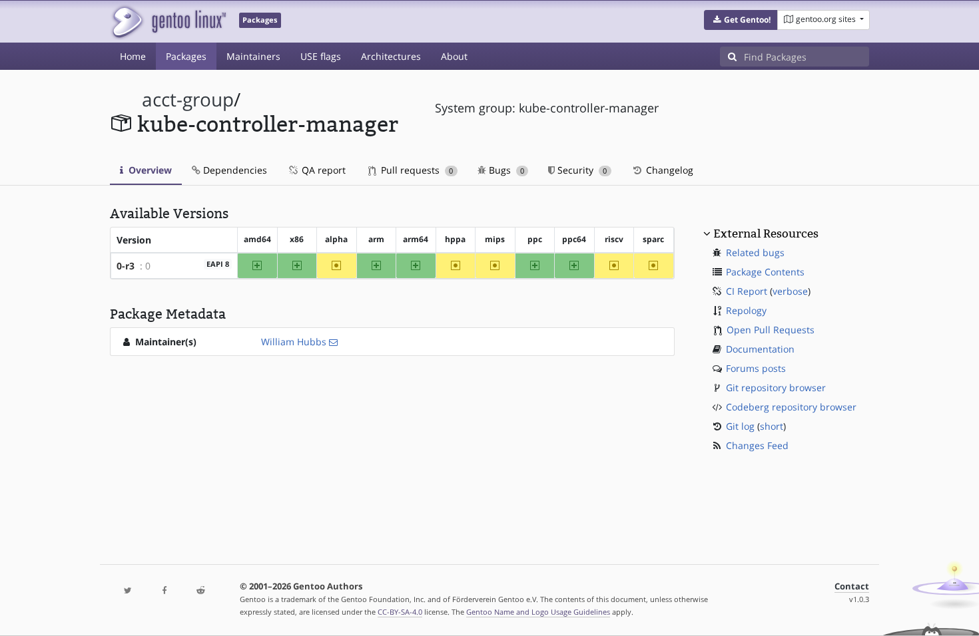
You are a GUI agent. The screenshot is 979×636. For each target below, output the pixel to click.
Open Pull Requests (771, 329)
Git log (740, 426)
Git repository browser (776, 387)
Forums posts (756, 368)
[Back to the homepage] (168, 22)
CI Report (746, 291)
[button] (741, 20)
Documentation (760, 349)
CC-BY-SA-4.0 (400, 612)
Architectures (391, 56)
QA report (322, 170)
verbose (790, 291)
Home (133, 56)
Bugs (505, 170)
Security (581, 170)
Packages (186, 56)
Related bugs (755, 252)
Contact (851, 586)
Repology (746, 310)
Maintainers (253, 56)
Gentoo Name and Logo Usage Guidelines (538, 612)
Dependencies (233, 170)
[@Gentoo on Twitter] (128, 591)
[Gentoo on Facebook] (164, 591)
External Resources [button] (765, 233)
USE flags (320, 56)
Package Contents (765, 271)
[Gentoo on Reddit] (200, 591)
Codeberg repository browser (791, 406)
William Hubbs (293, 341)
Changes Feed (757, 445)
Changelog (668, 170)
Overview (149, 170)
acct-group (188, 99)
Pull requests (415, 170)
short (771, 426)
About (454, 56)
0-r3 (126, 265)
